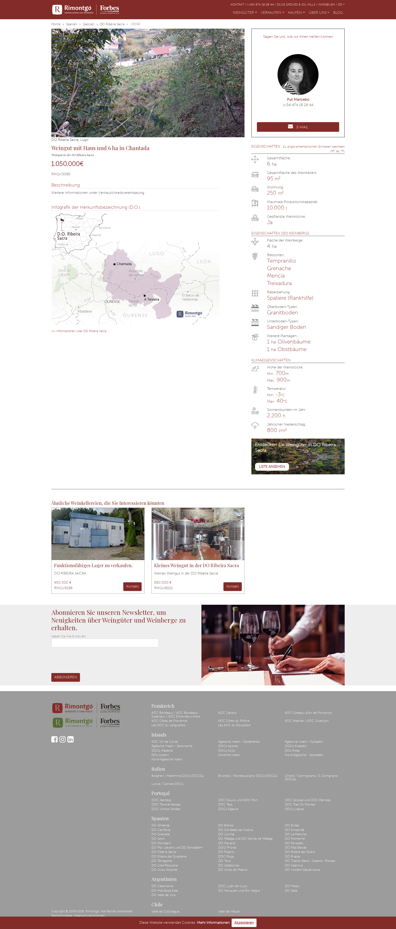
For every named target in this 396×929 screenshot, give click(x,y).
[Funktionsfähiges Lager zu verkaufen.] (98, 534)
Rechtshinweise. (62, 915)
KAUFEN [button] (295, 13)
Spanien (71, 24)
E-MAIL (302, 127)
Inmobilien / (328, 4)
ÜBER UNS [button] (318, 13)
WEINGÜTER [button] (244, 13)
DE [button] (340, 4)
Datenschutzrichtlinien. (89, 915)
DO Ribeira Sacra (112, 24)
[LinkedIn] (70, 741)
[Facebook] (54, 741)
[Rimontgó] (85, 9)
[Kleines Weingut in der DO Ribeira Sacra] (198, 534)
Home (55, 24)
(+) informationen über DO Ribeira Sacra (79, 331)
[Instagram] (62, 741)
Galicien (88, 24)
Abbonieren (65, 677)
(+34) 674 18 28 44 (298, 105)
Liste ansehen (272, 467)
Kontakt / (239, 4)
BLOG (339, 13)
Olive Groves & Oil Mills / (297, 4)
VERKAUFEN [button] (271, 13)
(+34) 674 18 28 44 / (262, 4)
